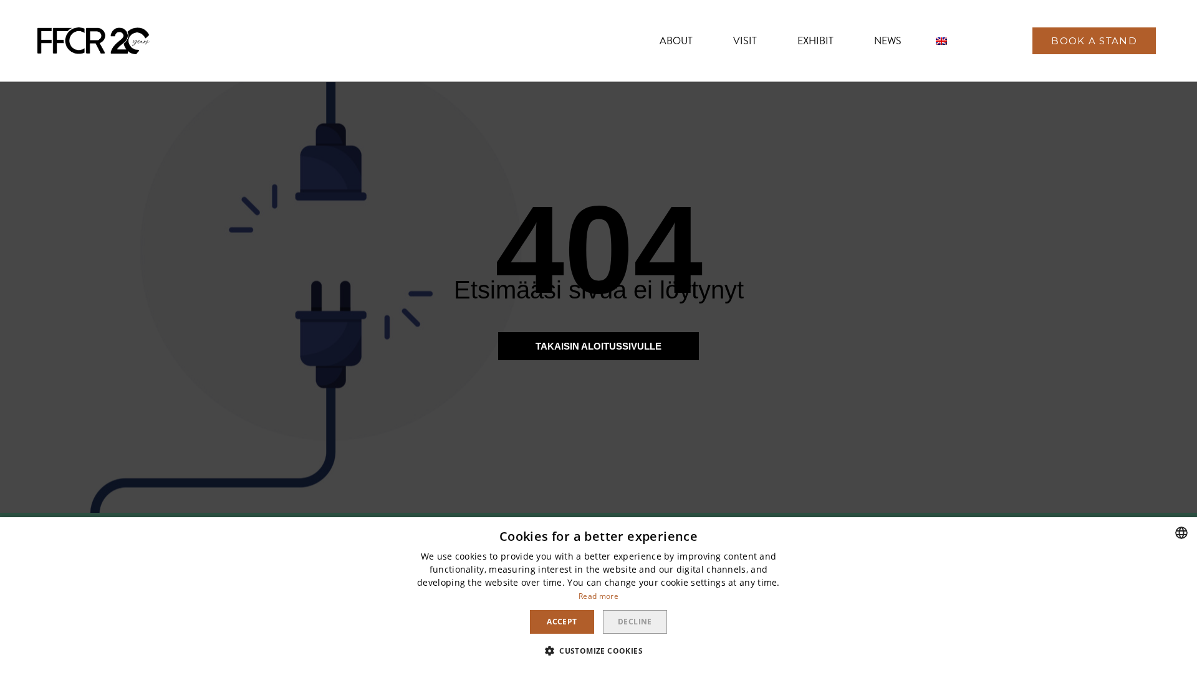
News (887, 41)
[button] (1094, 40)
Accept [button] (562, 621)
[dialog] (598, 595)
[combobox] (1181, 533)
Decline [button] (635, 621)
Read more (598, 596)
